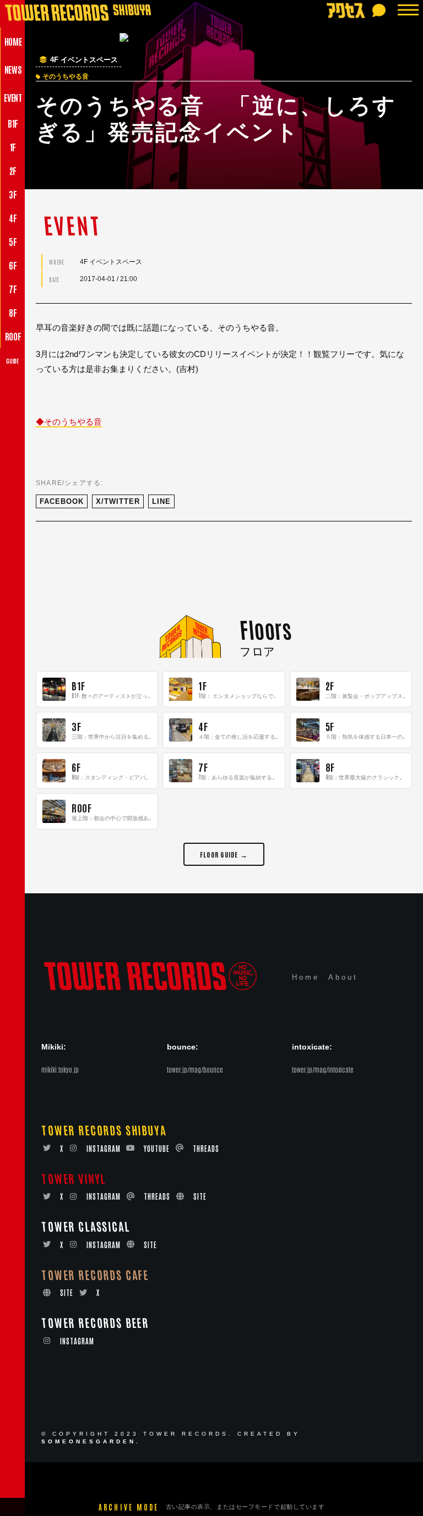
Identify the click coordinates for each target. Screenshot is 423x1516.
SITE (200, 1196)
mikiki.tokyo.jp (60, 1069)
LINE (161, 501)
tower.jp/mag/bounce (195, 1069)
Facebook (62, 501)
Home (305, 977)
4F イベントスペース (84, 60)
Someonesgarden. (90, 1441)
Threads (206, 1148)
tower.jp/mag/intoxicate (323, 1069)
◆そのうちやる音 (69, 421)
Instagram (103, 1148)
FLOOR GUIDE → (224, 854)
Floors (265, 628)
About (343, 977)
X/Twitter (118, 501)
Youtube (157, 1148)
